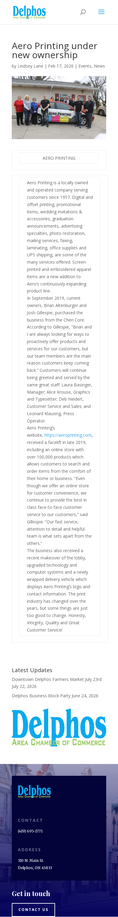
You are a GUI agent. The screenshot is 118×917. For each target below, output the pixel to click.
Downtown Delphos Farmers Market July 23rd (57, 679)
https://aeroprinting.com (68, 435)
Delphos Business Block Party (41, 696)
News (99, 66)
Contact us (33, 909)
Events (84, 66)
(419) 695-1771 (30, 831)
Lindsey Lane (30, 66)
